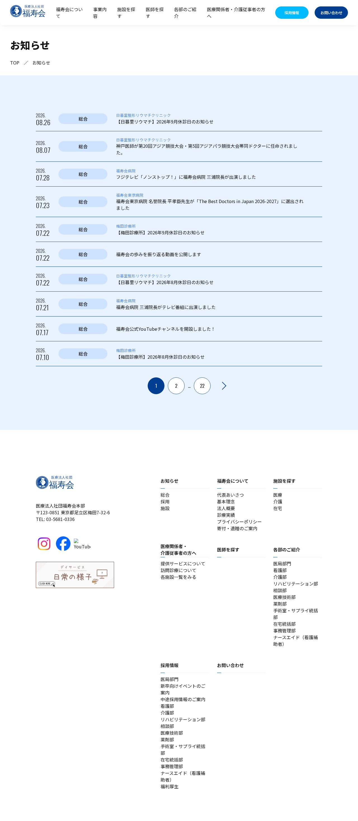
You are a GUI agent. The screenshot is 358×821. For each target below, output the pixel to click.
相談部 (280, 590)
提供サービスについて (183, 563)
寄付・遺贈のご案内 (237, 528)
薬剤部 (280, 603)
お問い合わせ (230, 665)
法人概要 (226, 508)
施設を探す (126, 12)
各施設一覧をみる (178, 576)
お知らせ (169, 480)
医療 (277, 494)
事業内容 (100, 12)
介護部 (280, 576)
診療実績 (226, 514)
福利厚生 (169, 786)
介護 (277, 501)
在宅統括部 (284, 623)
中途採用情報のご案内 (183, 699)
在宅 (277, 508)
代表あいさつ (230, 494)
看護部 (280, 570)
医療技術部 (284, 597)
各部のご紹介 (185, 12)
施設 (165, 508)
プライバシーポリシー (239, 521)
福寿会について (69, 12)
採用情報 (169, 665)
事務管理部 (284, 630)
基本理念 (226, 501)
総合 (165, 494)
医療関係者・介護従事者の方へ (236, 12)
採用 (165, 501)
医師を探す (155, 12)
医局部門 (282, 563)
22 (202, 385)
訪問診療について (178, 570)
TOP (14, 62)
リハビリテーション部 (295, 583)
